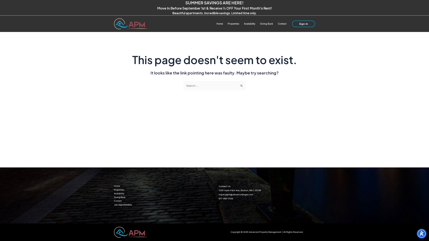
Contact (118, 201)
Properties (119, 190)
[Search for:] (214, 85)
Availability (119, 193)
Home (117, 186)
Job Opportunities (123, 205)
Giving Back (120, 197)
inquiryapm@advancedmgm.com (236, 194)
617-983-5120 (226, 198)
